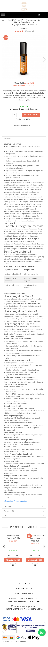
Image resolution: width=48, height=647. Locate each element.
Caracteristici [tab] (8, 506)
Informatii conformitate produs (15, 501)
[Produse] (3, 15)
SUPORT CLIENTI (23, 588)
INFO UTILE (23, 583)
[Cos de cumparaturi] (39, 14)
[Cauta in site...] (45, 14)
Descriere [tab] (7, 139)
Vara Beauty (24, 28)
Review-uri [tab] (9, 511)
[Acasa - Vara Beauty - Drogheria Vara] (24, 6)
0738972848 (34, 601)
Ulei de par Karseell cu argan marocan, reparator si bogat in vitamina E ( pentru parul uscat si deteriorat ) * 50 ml (35, 536)
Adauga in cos (31, 114)
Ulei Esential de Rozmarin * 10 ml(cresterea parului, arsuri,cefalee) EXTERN (13, 536)
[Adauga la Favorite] (13, 565)
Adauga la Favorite (23, 125)
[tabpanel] (24, 57)
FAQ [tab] (5, 515)
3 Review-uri (29, 31)
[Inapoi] (2, 20)
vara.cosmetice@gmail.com (25, 606)
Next (44, 59)
